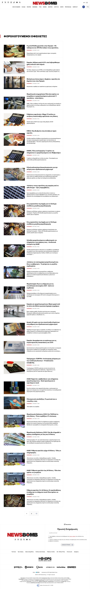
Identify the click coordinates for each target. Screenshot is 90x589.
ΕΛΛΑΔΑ (23, 6)
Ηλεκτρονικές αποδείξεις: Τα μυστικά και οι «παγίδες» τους (42, 400)
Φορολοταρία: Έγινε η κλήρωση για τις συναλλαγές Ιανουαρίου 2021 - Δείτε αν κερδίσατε (40, 286)
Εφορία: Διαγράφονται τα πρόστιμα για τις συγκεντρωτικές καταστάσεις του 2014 (41, 341)
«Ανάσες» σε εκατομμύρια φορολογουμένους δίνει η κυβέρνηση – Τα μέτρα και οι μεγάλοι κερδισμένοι (42, 264)
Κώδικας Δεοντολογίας (40, 551)
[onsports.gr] (29, 567)
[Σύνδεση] (83, 7)
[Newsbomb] (22, 535)
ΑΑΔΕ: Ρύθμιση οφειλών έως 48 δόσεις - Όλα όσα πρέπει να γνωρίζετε (44, 471)
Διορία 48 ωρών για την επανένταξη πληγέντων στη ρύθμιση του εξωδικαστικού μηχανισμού (43, 323)
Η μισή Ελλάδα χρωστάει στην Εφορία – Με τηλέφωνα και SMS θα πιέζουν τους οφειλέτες (42, 47)
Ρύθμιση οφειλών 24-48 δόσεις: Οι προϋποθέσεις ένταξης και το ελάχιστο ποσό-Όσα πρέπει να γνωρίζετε (44, 492)
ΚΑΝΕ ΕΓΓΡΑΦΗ (66, 544)
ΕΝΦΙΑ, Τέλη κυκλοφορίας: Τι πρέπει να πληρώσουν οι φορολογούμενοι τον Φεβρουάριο (44, 152)
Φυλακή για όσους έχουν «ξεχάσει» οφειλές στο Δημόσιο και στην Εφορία (43, 80)
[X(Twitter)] (5, 2)
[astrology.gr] (50, 567)
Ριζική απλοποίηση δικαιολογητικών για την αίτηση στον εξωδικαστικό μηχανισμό (42, 168)
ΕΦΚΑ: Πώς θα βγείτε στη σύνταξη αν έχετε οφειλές (41, 132)
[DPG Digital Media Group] (45, 559)
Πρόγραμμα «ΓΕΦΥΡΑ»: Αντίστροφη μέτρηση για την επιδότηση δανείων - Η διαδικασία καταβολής (43, 361)
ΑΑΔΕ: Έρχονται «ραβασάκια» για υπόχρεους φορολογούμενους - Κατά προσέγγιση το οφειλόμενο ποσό (42, 381)
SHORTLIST (75, 6)
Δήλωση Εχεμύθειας (29, 551)
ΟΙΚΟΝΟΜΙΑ (34, 6)
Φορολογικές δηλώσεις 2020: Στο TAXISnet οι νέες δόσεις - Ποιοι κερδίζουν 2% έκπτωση (42, 415)
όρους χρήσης (73, 536)
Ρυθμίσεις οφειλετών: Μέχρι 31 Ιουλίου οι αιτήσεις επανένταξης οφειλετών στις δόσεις (42, 115)
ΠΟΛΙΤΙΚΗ (29, 6)
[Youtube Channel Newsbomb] (17, 2)
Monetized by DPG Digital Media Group (49, 572)
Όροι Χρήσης (20, 551)
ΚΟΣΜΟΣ (45, 6)
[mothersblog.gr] (61, 567)
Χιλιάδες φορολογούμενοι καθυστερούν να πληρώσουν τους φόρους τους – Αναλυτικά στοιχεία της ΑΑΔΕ (42, 242)
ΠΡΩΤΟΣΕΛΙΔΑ (68, 6)
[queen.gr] (39, 567)
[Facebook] (2, 2)
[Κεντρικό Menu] (88, 7)
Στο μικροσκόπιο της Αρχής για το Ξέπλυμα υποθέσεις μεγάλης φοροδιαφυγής (41, 205)
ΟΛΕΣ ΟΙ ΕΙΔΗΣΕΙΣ (16, 6)
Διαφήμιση (76, 551)
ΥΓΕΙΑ (40, 6)
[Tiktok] (14, 2)
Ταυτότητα (14, 551)
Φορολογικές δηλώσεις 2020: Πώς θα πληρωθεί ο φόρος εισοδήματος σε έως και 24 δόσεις (44, 433)
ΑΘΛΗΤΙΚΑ (50, 6)
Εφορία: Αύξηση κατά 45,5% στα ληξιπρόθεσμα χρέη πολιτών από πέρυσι (43, 63)
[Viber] (8, 2)
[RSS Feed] (20, 2)
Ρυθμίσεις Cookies (51, 551)
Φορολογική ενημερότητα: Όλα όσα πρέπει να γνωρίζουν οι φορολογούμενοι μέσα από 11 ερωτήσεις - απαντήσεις (43, 96)
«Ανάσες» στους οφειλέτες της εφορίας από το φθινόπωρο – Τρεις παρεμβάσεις (43, 186)
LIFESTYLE (56, 6)
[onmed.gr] (71, 567)
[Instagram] (11, 2)
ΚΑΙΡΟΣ (61, 6)
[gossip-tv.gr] (18, 567)
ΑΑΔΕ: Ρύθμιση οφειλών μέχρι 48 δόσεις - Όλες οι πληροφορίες (44, 451)
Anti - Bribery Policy (61, 551)
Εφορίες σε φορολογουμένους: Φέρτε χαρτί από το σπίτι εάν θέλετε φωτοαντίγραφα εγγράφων (43, 305)
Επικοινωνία (69, 551)
